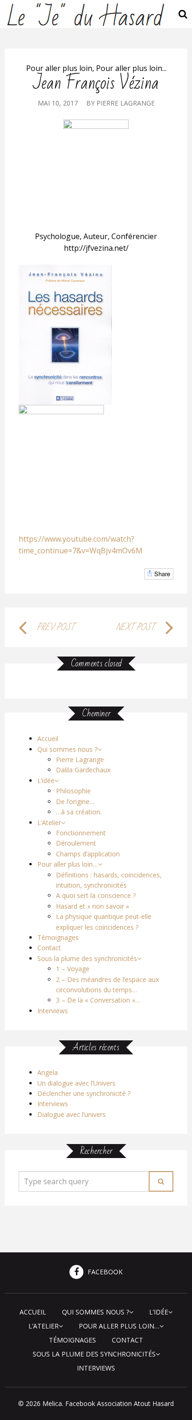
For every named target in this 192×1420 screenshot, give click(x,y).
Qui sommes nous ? (67, 749)
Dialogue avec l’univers (71, 1114)
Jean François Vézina (96, 83)
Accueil (47, 738)
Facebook (104, 1272)
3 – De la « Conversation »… (98, 1000)
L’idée (46, 780)
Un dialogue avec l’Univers (76, 1083)
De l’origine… (75, 801)
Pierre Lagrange (125, 103)
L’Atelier (49, 822)
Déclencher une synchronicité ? (83, 1093)
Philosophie (73, 790)
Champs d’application (88, 853)
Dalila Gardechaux (83, 769)
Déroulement (76, 843)
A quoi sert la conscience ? (96, 895)
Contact (49, 947)
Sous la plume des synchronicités (87, 958)
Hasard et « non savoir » (92, 906)
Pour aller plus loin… (67, 864)
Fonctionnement (81, 832)
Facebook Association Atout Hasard (119, 1403)
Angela (47, 1072)
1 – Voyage (72, 968)
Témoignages (58, 937)
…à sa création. (79, 811)
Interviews (52, 1010)
